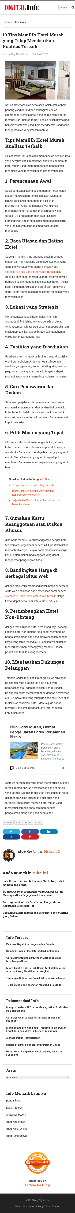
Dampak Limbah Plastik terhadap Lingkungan (32, 951)
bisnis (9, 822)
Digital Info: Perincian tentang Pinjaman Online (33, 1044)
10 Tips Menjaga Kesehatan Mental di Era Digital (34, 985)
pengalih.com (14, 1100)
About (18, 1206)
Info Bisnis (19, 22)
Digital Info (22, 54)
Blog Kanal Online (17, 1128)
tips (39, 822)
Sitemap (56, 1206)
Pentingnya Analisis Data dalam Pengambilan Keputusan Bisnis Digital (32, 904)
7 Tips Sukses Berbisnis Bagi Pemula (33, 485)
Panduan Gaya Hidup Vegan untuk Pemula (30, 944)
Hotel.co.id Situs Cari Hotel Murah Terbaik (30, 271)
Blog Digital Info (41, 1200)
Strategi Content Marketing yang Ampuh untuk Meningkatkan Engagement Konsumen (33, 893)
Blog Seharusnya (16, 1136)
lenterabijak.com (16, 1114)
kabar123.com (14, 1107)
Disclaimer (28, 1206)
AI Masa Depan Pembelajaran (23, 1037)
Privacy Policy (43, 1206)
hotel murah (24, 822)
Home (6, 22)
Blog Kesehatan (15, 1121)
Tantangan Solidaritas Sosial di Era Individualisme (35, 978)
